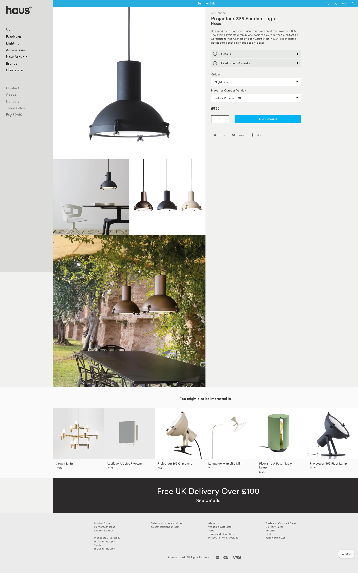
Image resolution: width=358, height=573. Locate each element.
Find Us (270, 534)
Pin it (222, 135)
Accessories (16, 50)
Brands (11, 63)
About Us (213, 523)
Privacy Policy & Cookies (223, 537)
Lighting (13, 43)
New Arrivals (16, 56)
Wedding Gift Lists (219, 526)
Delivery (13, 101)
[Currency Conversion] (344, 3)
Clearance (14, 70)
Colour (215, 74)
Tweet (241, 135)
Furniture (13, 36)
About (11, 94)
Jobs (211, 530)
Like (258, 135)
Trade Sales (15, 108)
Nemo (216, 23)
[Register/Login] (336, 3)
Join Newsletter (275, 537)
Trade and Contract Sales (281, 523)
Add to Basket (268, 119)
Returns (270, 530)
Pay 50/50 (14, 114)
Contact (12, 88)
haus (7, 18)
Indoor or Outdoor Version (228, 90)
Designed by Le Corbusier (227, 30)
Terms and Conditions (221, 534)
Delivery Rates (274, 526)
